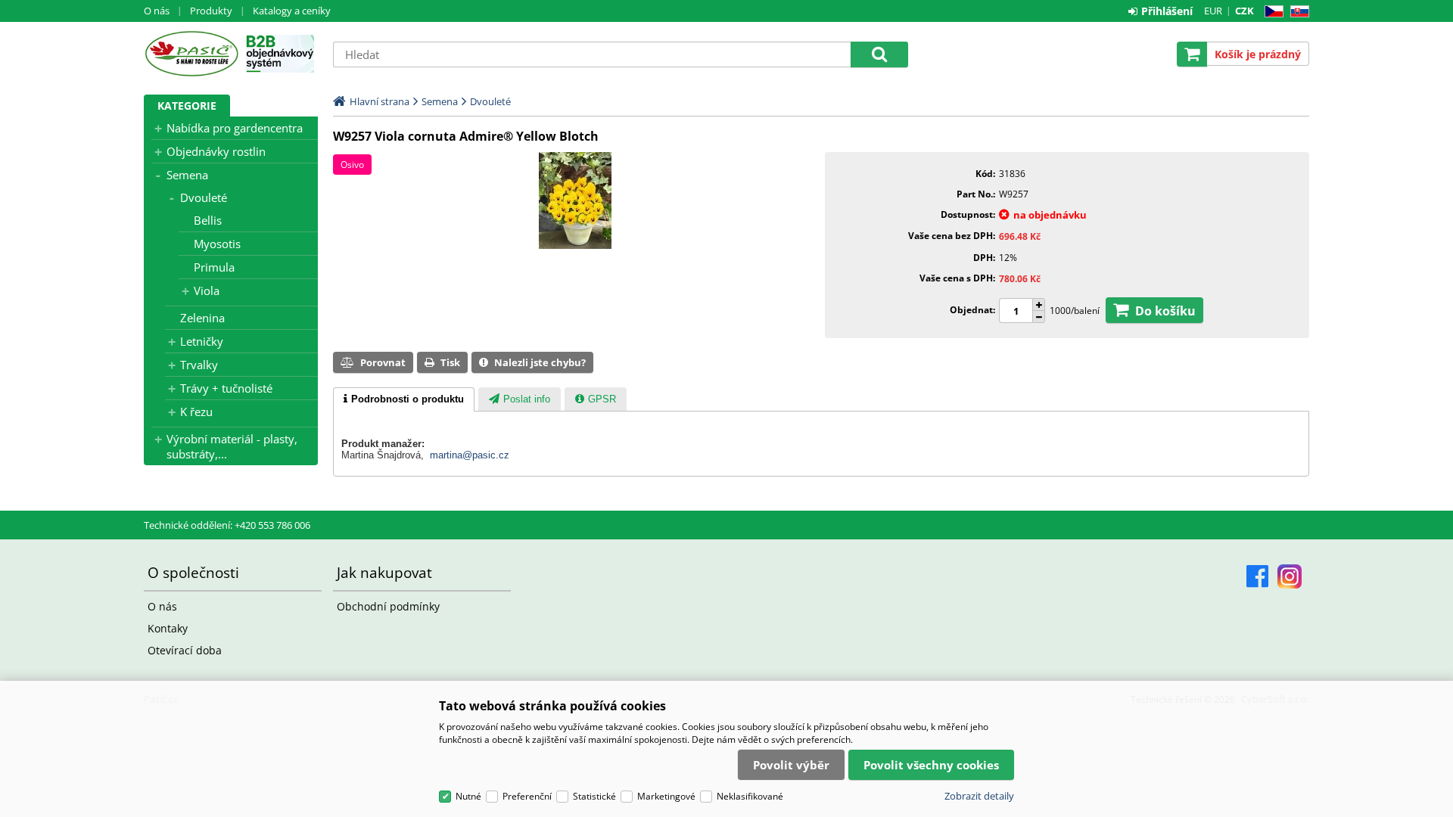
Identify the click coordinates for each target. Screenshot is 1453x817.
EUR (1213, 10)
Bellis (208, 220)
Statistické (594, 796)
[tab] (403, 399)
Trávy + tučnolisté (226, 388)
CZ (1271, 11)
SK (1296, 11)
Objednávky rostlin (216, 151)
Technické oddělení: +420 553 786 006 (227, 525)
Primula (214, 267)
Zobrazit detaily (979, 796)
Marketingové (666, 796)
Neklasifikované (750, 796)
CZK (1244, 10)
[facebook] (1257, 576)
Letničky (201, 341)
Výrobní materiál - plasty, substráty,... (231, 446)
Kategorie (186, 105)
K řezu (196, 411)
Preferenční (527, 796)
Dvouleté (203, 197)
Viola (206, 290)
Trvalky (199, 364)
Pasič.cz (191, 54)
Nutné (468, 796)
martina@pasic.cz (469, 455)
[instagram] (1289, 576)
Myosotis (217, 243)
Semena (187, 174)
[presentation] (404, 399)
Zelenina (202, 317)
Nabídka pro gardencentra (234, 127)
